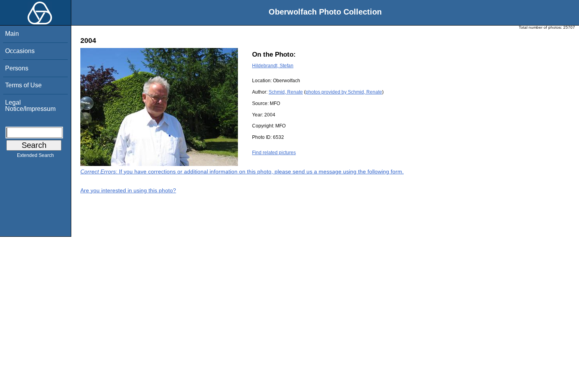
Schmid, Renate (286, 92)
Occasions (20, 51)
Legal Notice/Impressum (30, 105)
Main (12, 33)
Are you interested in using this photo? (128, 190)
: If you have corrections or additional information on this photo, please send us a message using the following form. (242, 171)
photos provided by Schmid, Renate (344, 92)
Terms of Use (23, 85)
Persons (16, 68)
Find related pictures (274, 152)
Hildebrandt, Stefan (272, 65)
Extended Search (35, 155)
